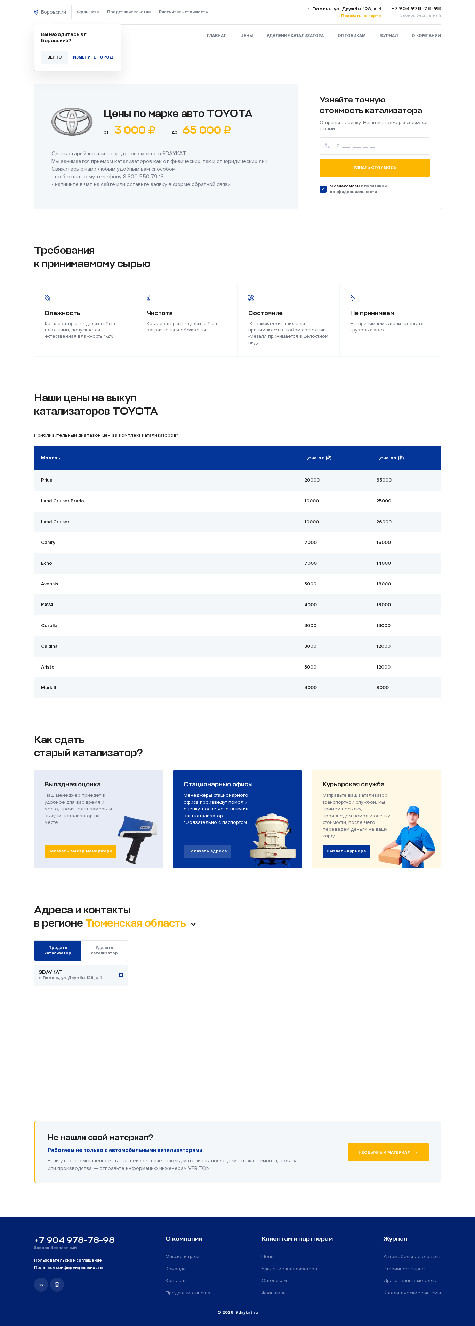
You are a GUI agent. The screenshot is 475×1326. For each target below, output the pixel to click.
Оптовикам (351, 35)
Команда (176, 1269)
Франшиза (88, 12)
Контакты (176, 1281)
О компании (426, 35)
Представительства (129, 12)
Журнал (388, 35)
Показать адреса (207, 851)
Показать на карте (361, 15)
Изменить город (93, 57)
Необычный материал (388, 1152)
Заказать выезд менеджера (80, 851)
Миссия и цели (182, 1256)
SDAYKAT (174, 153)
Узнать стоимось (375, 167)
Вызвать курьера (346, 851)
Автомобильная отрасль (412, 1256)
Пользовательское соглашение (68, 1260)
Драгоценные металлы (410, 1281)
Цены (246, 35)
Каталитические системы (412, 1293)
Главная (216, 35)
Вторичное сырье (404, 1269)
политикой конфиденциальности (358, 189)
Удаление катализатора (295, 35)
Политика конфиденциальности (68, 1267)
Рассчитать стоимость (183, 12)
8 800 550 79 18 (143, 176)
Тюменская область (136, 923)
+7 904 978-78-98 (74, 1240)
